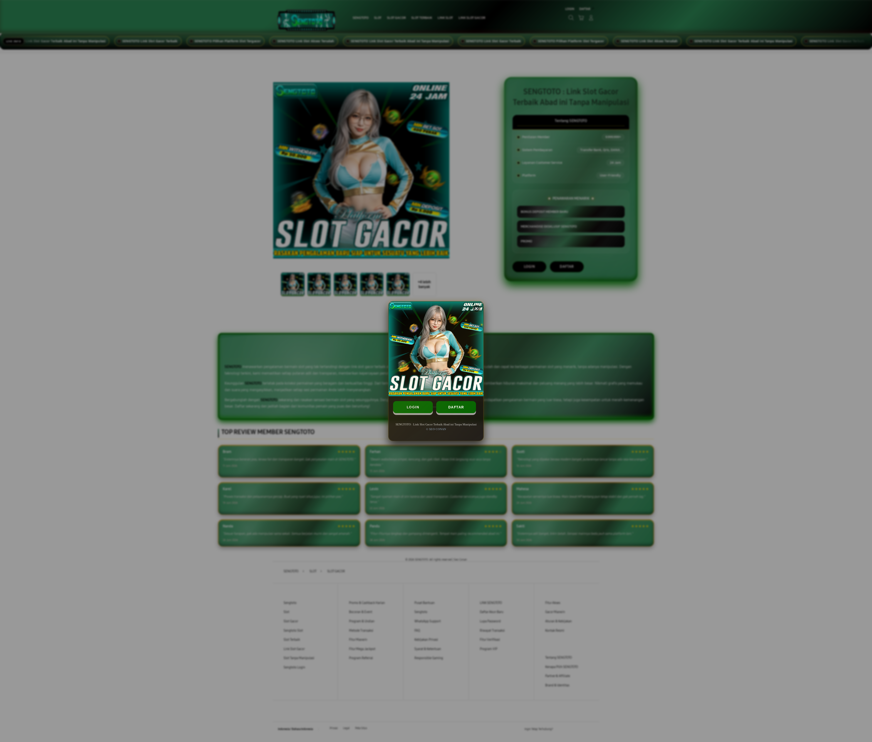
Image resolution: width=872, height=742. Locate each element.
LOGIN (413, 407)
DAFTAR (456, 407)
